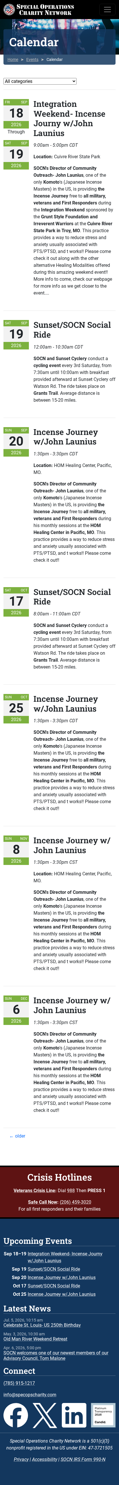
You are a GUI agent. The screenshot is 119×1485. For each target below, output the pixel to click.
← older (17, 1136)
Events (32, 59)
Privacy (21, 1459)
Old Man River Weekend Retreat (35, 1339)
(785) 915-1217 (19, 1383)
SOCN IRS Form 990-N (83, 1459)
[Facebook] (15, 1415)
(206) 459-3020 (75, 1202)
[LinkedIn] (74, 1415)
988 (71, 1190)
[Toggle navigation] (107, 9)
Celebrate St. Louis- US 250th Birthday (42, 1325)
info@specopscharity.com (29, 1394)
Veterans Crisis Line (34, 1190)
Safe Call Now (42, 1202)
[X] (45, 1415)
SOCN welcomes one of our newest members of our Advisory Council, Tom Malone (55, 1355)
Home (13, 59)
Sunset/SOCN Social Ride (54, 1269)
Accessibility (44, 1459)
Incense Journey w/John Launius (62, 1277)
